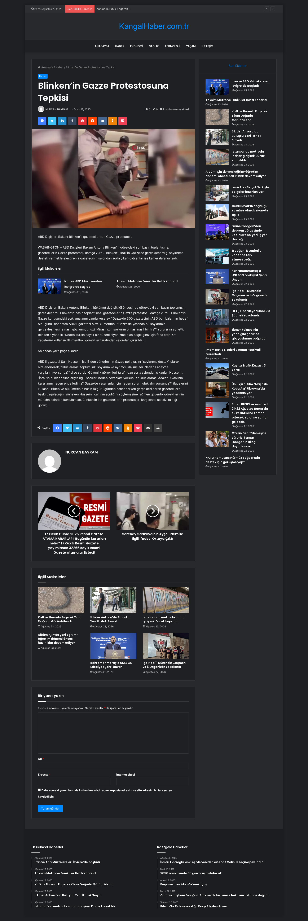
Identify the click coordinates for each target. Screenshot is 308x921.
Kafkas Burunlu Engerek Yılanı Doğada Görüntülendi (130, 8)
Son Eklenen (238, 66)
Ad (41, 758)
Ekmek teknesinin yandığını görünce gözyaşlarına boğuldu (248, 334)
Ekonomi (136, 46)
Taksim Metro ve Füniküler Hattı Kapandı (147, 281)
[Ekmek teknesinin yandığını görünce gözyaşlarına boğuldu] (217, 335)
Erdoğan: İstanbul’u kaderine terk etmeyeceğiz (246, 255)
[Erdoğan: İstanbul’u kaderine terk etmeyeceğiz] (217, 256)
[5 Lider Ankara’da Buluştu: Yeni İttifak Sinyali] (113, 600)
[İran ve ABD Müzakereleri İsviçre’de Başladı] (49, 286)
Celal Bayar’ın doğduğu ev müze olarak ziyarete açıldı (250, 210)
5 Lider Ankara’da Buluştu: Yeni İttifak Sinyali (110, 619)
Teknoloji (172, 46)
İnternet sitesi (125, 774)
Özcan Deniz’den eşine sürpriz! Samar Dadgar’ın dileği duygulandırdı (249, 439)
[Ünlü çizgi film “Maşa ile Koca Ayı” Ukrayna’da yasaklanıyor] (217, 390)
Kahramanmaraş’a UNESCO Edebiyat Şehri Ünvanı (111, 665)
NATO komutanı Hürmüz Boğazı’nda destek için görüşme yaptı (233, 460)
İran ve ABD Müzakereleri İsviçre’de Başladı (250, 83)
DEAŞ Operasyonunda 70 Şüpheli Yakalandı (251, 313)
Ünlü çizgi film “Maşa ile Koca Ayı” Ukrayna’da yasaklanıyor (250, 388)
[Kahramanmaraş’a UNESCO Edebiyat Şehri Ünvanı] (113, 646)
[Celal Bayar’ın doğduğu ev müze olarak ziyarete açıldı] (217, 212)
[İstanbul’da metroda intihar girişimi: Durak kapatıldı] (166, 600)
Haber (119, 46)
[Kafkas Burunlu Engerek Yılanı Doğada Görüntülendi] (61, 600)
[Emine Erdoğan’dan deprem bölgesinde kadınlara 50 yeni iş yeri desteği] (217, 232)
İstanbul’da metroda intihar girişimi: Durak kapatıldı (164, 619)
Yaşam (191, 46)
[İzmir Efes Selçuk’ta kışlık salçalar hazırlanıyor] (217, 193)
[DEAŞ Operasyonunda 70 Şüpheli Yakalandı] (217, 317)
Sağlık (154, 46)
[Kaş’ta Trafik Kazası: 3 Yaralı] (217, 371)
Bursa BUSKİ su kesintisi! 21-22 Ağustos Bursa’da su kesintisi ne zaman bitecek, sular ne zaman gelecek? (250, 413)
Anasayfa (102, 46)
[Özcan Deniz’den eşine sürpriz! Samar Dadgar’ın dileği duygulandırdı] (217, 439)
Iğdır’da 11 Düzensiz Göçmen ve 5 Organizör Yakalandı (164, 665)
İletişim (207, 46)
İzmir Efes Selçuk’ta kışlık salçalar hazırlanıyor (250, 189)
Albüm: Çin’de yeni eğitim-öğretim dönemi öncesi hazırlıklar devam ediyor (58, 639)
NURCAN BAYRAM (56, 109)
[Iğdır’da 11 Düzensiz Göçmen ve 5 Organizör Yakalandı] (166, 646)
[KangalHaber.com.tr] (154, 26)
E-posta (44, 774)
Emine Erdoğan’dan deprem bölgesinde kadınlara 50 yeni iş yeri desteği (250, 232)
